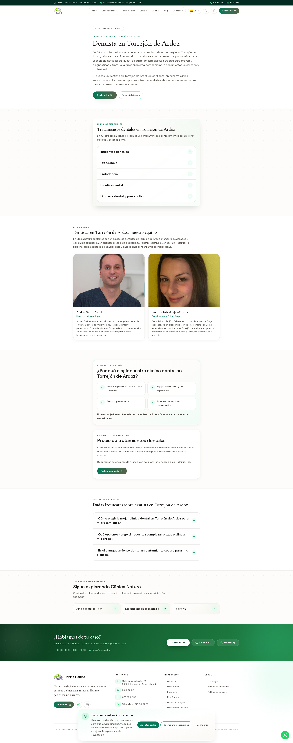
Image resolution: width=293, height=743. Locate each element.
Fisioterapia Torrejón (177, 707)
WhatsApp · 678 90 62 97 (135, 704)
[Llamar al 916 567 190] (206, 11)
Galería (155, 10)
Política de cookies (217, 692)
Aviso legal (213, 681)
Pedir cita (62, 704)
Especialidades (109, 10)
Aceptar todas (148, 724)
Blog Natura (173, 697)
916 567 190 (218, 3)
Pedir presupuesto (110, 471)
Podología (172, 692)
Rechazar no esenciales (176, 724)
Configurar (202, 724)
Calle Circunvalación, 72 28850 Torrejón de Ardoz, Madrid (139, 682)
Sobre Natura (128, 10)
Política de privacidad (218, 686)
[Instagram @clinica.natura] (87, 704)
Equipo (143, 10)
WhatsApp (234, 3)
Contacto (178, 10)
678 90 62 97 (129, 697)
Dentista (171, 681)
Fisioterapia (173, 686)
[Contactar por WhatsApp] (214, 11)
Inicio (94, 10)
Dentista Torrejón (176, 702)
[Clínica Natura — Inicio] (58, 11)
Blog (166, 10)
